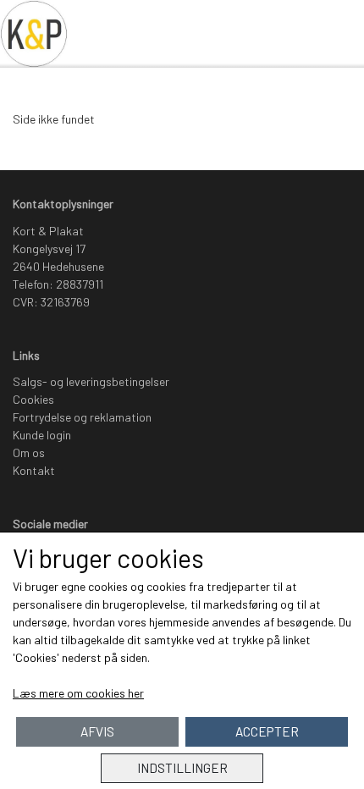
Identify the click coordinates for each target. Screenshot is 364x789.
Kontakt (34, 470)
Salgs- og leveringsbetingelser (91, 381)
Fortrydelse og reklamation (82, 417)
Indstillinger (182, 767)
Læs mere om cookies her (78, 693)
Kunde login (42, 435)
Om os (29, 452)
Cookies (33, 399)
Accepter (267, 731)
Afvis (97, 731)
